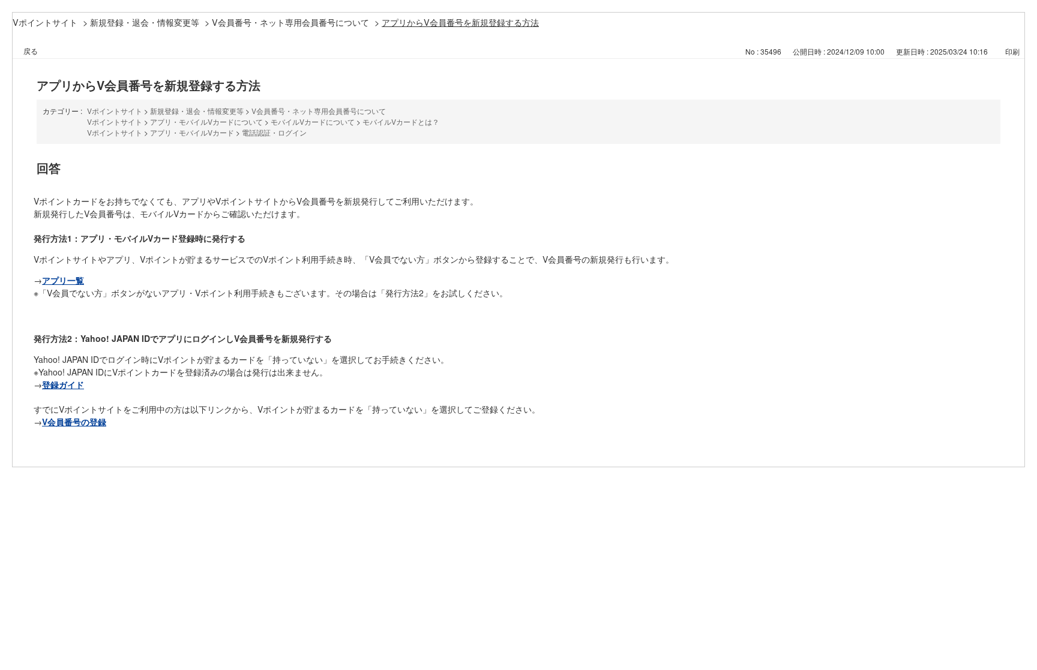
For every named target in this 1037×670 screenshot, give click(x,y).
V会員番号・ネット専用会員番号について (290, 22)
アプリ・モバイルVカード (192, 132)
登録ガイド (63, 384)
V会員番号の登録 (74, 422)
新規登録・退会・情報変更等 (144, 22)
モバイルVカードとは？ (400, 121)
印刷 (1012, 51)
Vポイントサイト (45, 22)
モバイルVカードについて (313, 121)
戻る (30, 51)
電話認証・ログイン (274, 132)
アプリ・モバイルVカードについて (206, 121)
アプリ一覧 (63, 280)
